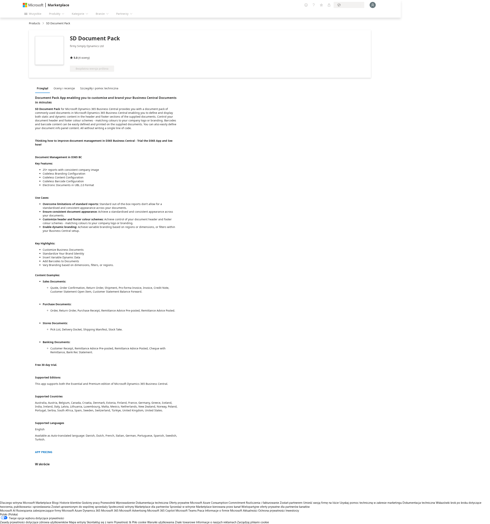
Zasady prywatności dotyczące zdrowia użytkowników (34, 522)
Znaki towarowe (185, 522)
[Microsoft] (33, 5)
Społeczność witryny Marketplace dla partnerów (139, 507)
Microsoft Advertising (132, 510)
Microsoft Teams (186, 510)
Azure (78, 510)
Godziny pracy (91, 502)
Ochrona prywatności (271, 510)
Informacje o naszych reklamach (216, 522)
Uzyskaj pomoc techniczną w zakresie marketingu (371, 502)
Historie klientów (70, 502)
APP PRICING (43, 452)
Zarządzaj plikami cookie (253, 522)
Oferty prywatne (179, 502)
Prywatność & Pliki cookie (130, 522)
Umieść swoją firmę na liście (321, 502)
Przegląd (42, 88)
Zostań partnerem (291, 502)
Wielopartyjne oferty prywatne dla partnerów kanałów (275, 507)
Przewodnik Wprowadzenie (117, 502)
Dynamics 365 (91, 510)
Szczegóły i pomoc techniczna (99, 88)
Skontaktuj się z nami (100, 522)
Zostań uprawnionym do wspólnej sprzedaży (79, 507)
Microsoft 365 (109, 510)
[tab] (43, 88)
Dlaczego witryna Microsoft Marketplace (25, 502)
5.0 (76, 57)
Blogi (55, 502)
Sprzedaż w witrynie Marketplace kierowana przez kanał (205, 507)
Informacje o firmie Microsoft (223, 510)
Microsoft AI (8, 510)
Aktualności (250, 510)
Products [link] (34, 23)
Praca (200, 510)
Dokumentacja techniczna (152, 502)
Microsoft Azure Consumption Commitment (218, 502)
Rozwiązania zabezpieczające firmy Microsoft (45, 510)
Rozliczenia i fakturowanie (262, 502)
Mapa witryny (77, 522)
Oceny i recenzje (64, 88)
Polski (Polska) (9, 514)
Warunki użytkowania (160, 522)
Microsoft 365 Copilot (161, 510)
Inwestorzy (292, 510)
